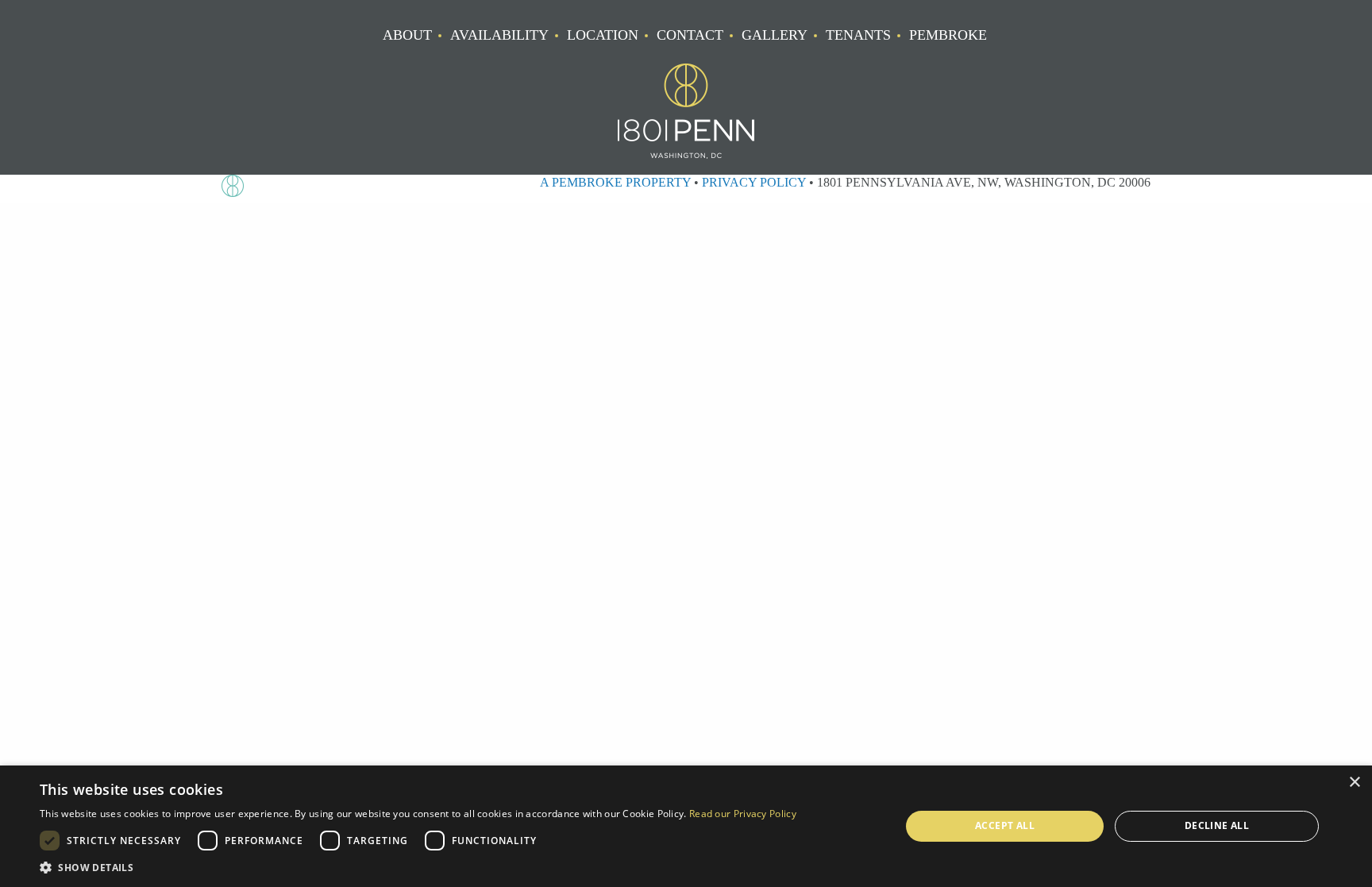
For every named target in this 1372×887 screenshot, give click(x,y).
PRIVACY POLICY (754, 182)
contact (690, 36)
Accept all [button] (1005, 825)
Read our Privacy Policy (742, 813)
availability (499, 36)
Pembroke (948, 36)
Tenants (858, 36)
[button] (418, 867)
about (407, 36)
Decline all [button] (1217, 825)
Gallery (774, 36)
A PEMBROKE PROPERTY (615, 182)
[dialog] (686, 826)
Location (602, 36)
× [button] (1354, 783)
